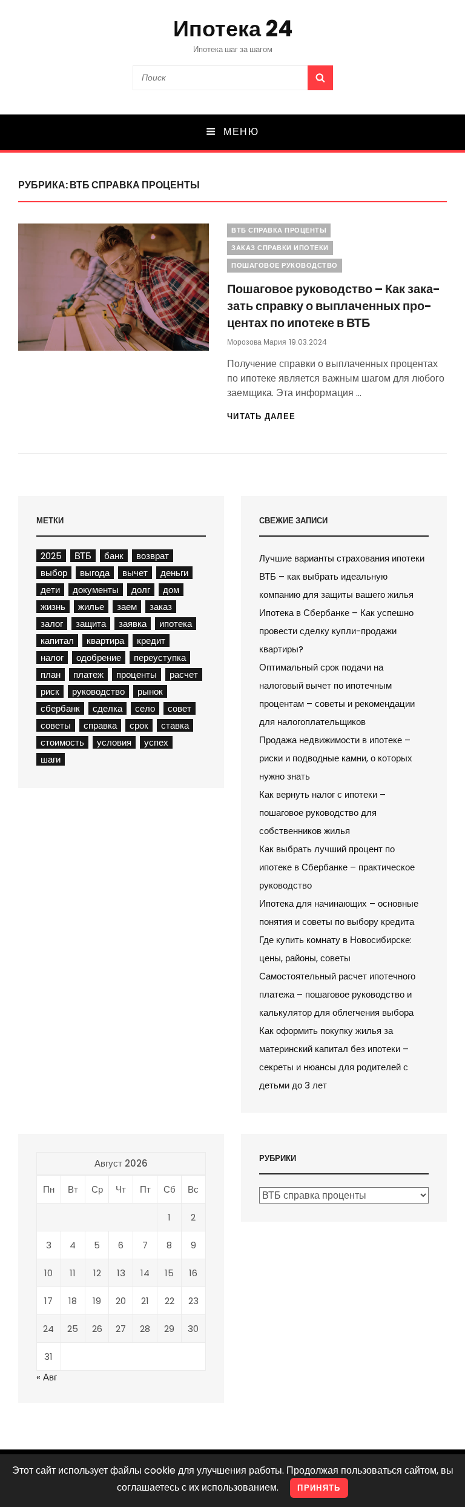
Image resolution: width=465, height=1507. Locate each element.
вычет (135, 572)
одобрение (98, 657)
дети (50, 589)
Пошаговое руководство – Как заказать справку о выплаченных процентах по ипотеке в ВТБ (333, 305)
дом (171, 589)
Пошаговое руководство (284, 265)
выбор (54, 572)
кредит (151, 640)
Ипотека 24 (232, 28)
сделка (107, 708)
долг (140, 589)
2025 (51, 555)
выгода (95, 572)
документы (96, 589)
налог (52, 657)
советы (56, 725)
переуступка (160, 657)
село (145, 708)
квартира (105, 640)
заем (127, 606)
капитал (57, 640)
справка (100, 725)
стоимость (62, 742)
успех (156, 742)
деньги (174, 572)
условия (114, 742)
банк (114, 555)
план (51, 674)
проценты (136, 674)
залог (52, 623)
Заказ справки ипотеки (280, 248)
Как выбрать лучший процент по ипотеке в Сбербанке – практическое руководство (337, 867)
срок (139, 725)
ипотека (175, 623)
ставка (175, 725)
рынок (150, 691)
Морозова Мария (256, 342)
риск (50, 691)
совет (179, 708)
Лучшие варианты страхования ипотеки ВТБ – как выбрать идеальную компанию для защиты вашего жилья (341, 576)
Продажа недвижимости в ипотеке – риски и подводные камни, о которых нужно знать (335, 758)
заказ (161, 606)
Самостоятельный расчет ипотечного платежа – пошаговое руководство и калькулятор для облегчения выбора (337, 994)
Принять (318, 1488)
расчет (184, 674)
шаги (51, 759)
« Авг (46, 1377)
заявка (133, 623)
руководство (98, 691)
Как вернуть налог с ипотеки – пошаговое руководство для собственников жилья (322, 812)
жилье (91, 606)
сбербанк (60, 708)
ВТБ (82, 555)
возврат (152, 555)
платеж (88, 674)
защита (91, 623)
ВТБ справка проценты (278, 230)
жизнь (53, 606)
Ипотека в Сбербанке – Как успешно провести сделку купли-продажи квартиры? (336, 630)
